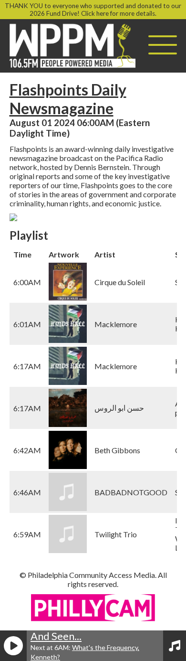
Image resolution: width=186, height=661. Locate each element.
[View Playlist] (174, 645)
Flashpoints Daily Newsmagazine (68, 98)
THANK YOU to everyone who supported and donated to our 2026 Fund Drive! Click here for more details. (93, 9)
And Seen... (56, 635)
